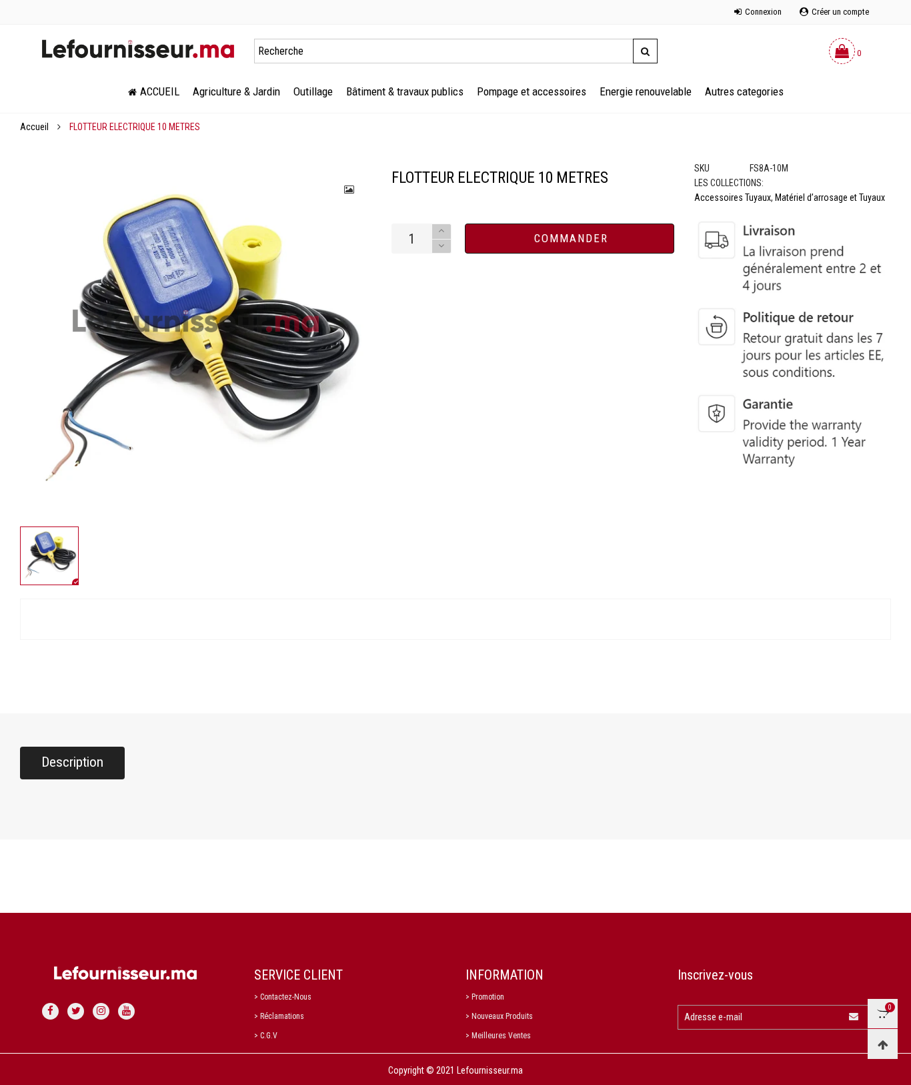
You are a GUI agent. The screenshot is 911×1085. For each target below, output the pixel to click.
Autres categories (744, 91)
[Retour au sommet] (883, 1044)
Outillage (313, 91)
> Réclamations (279, 1016)
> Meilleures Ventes (498, 1035)
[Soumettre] (645, 51)
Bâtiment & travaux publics (405, 91)
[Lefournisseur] (138, 48)
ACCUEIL (159, 91)
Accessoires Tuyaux (732, 197)
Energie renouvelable (646, 91)
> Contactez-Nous (282, 997)
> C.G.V (265, 1035)
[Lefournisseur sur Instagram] (101, 1011)
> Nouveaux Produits (499, 1016)
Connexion (763, 12)
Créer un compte (840, 12)
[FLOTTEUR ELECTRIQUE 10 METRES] (195, 344)
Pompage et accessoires (531, 91)
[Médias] (350, 189)
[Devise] (42, 4)
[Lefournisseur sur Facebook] (50, 1011)
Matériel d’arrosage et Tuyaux (830, 197)
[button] (441, 246)
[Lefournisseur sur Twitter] (75, 1011)
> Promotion (485, 997)
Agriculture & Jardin (236, 91)
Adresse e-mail (713, 1017)
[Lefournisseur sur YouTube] (126, 1011)
